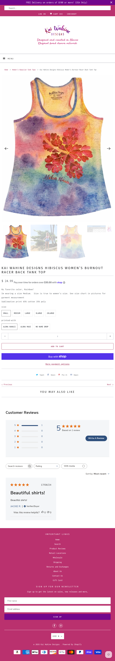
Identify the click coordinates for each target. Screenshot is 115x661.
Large (27, 313)
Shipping (57, 562)
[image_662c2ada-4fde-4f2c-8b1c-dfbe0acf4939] (57, 148)
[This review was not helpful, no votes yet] (48, 512)
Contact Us (57, 576)
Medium (17, 313)
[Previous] (6, 148)
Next (109, 384)
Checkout (72, 14)
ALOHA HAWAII (9, 327)
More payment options (57, 364)
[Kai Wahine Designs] (57, 36)
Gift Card (57, 580)
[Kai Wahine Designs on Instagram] (61, 626)
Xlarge (39, 313)
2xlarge (50, 313)
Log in (42, 14)
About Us (57, 571)
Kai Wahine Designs (51, 644)
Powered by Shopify (72, 644)
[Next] (108, 148)
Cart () (57, 14)
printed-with (8, 320)
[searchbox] (16, 466)
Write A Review (96, 438)
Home (57, 539)
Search (57, 544)
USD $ (56, 636)
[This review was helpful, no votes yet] (42, 512)
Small (5, 313)
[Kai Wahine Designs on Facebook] (54, 626)
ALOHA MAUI (26, 327)
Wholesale (57, 557)
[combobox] (47, 466)
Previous (7, 384)
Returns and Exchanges (58, 567)
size (3, 307)
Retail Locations (57, 553)
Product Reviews (57, 548)
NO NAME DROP (42, 327)
